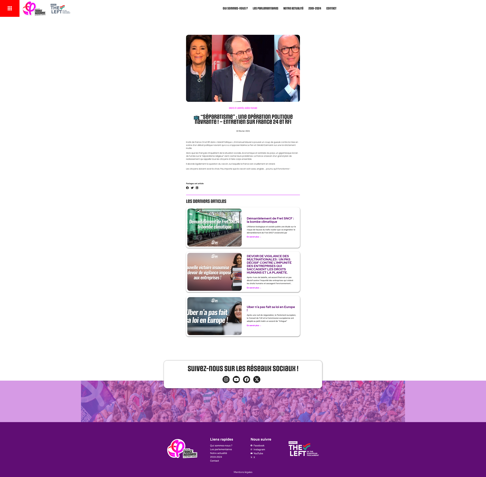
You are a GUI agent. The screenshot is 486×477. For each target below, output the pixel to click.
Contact (331, 8)
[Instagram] (226, 379)
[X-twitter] (256, 379)
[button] (187, 187)
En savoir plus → (254, 237)
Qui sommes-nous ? (235, 8)
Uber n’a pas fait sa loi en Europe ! (271, 308)
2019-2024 (314, 8)
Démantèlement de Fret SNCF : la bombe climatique (270, 220)
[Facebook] (246, 379)
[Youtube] (236, 379)
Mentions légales (243, 472)
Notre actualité (293, 8)
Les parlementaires (265, 8)
